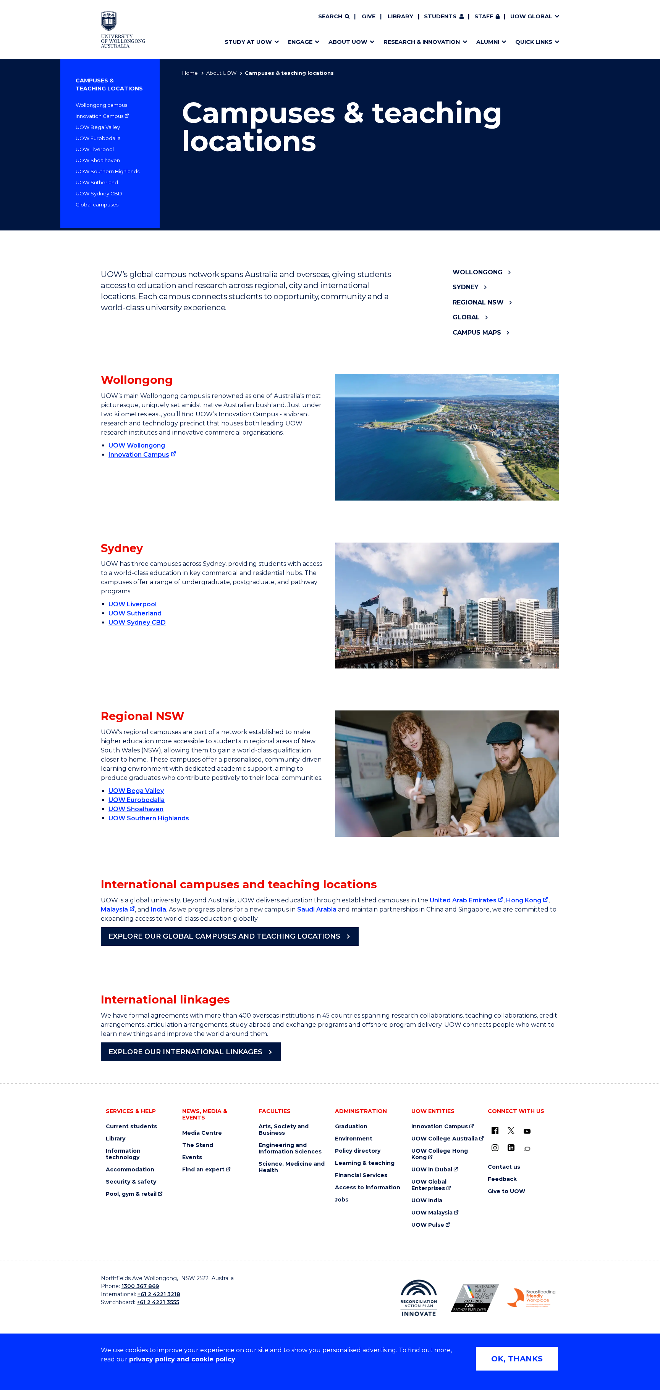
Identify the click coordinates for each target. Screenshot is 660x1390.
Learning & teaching (365, 1163)
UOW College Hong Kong (439, 1154)
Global (466, 317)
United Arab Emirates (463, 900)
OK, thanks (517, 1358)
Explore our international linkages (185, 1052)
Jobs (341, 1200)
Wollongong (478, 272)
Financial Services (361, 1175)
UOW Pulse (427, 1225)
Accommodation (130, 1169)
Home (190, 73)
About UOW (221, 73)
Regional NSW (478, 302)
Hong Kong (523, 900)
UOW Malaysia (432, 1213)
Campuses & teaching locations (109, 84)
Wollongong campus (101, 105)
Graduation (351, 1126)
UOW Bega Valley (98, 127)
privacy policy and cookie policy (182, 1359)
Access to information (367, 1187)
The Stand (197, 1145)
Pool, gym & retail (131, 1194)
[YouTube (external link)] (527, 1131)
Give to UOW (506, 1191)
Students (440, 16)
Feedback (502, 1179)
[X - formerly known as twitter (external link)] (511, 1130)
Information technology (123, 1154)
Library (400, 16)
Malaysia (114, 909)
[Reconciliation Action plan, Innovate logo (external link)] (419, 1297)
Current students (131, 1126)
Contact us (504, 1167)
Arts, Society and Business (284, 1129)
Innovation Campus (99, 116)
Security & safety (131, 1182)
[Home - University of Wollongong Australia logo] (123, 29)
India (158, 909)
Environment (353, 1139)
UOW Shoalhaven (98, 160)
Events (192, 1157)
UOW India (426, 1200)
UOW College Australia (444, 1139)
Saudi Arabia (316, 909)
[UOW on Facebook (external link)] (495, 1130)
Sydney (466, 287)
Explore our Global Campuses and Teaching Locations (224, 936)
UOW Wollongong (136, 445)
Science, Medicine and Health (292, 1167)
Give (368, 16)
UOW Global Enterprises (428, 1185)
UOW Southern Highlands (107, 171)
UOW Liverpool (95, 149)
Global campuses (97, 204)
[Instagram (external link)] (495, 1147)
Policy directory (357, 1151)
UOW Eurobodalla (98, 138)
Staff (483, 16)
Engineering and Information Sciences (290, 1148)
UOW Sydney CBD (99, 193)
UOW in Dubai (431, 1169)
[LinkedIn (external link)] (511, 1147)
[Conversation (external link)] (527, 1149)
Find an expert (203, 1169)
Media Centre (202, 1133)
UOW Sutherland (97, 182)
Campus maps (477, 332)
